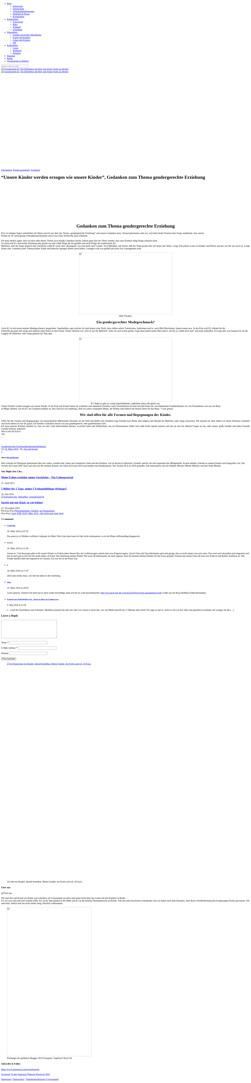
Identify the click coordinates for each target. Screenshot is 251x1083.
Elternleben (12, 32)
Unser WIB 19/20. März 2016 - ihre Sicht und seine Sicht (37, 513)
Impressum (18, 6)
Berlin (10, 58)
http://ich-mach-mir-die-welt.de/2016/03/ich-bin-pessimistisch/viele (131, 593)
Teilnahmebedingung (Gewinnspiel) (42, 1079)
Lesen (15, 48)
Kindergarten (32, 446)
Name (4, 642)
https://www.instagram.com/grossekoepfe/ (20, 1069)
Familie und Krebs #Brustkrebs (27, 35)
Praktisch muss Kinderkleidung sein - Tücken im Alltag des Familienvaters (33, 599)
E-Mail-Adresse (9, 648)
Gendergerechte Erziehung (13, 446)
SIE (14, 43)
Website (4, 653)
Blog (9, 3)
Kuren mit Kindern (21, 37)
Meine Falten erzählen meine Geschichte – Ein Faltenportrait (37, 477)
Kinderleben (12, 19)
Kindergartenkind (21, 170)
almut (9, 582)
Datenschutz (18, 9)
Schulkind (17, 29)
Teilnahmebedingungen (23, 11)
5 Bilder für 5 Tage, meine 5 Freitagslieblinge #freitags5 (34, 488)
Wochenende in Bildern (18, 61)
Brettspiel (17, 50)
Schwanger (18, 22)
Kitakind (17, 27)
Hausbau (11, 56)
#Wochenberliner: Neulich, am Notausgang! (34, 511)
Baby (15, 24)
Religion (17, 53)
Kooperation (18, 16)
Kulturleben (12, 45)
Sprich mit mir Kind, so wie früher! (22, 502)
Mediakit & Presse (21, 14)
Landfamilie (11, 525)
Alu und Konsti (30, 449)
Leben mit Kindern (21, 40)
